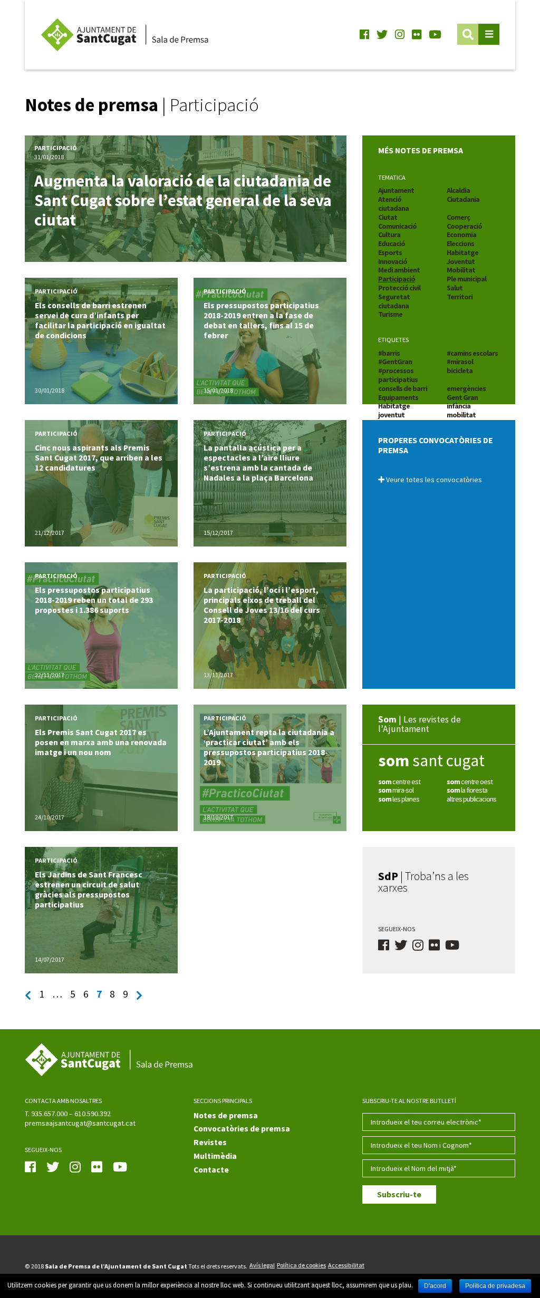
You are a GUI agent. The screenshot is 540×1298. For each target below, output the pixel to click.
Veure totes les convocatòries (433, 479)
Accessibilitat (346, 1265)
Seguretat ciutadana (394, 301)
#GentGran (395, 361)
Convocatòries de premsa (242, 1129)
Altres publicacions (471, 799)
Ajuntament (396, 190)
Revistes (210, 1142)
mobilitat (461, 414)
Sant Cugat (431, 760)
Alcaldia (458, 190)
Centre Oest (470, 781)
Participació (396, 279)
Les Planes (398, 799)
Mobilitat (461, 270)
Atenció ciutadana (393, 203)
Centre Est (399, 781)
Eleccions (460, 243)
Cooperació (464, 226)
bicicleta (459, 370)
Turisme (390, 314)
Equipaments (398, 397)
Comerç (458, 217)
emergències (466, 388)
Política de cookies (301, 1265)
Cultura (389, 234)
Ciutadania (463, 199)
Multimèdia (215, 1156)
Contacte (211, 1170)
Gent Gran (462, 397)
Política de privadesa (495, 1286)
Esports (390, 252)
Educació (391, 243)
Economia (461, 234)
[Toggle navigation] (488, 34)
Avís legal (262, 1265)
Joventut (461, 261)
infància (458, 406)
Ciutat (387, 217)
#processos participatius (398, 375)
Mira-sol (395, 790)
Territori (459, 296)
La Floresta (467, 790)
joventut (391, 414)
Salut (454, 287)
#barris (389, 353)
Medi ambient (399, 270)
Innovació (392, 261)
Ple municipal (466, 279)
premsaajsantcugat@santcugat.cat (80, 1123)
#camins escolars (472, 353)
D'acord (435, 1286)
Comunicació (397, 226)
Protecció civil (399, 287)
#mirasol (460, 361)
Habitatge (462, 252)
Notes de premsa (226, 1115)
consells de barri (402, 388)
